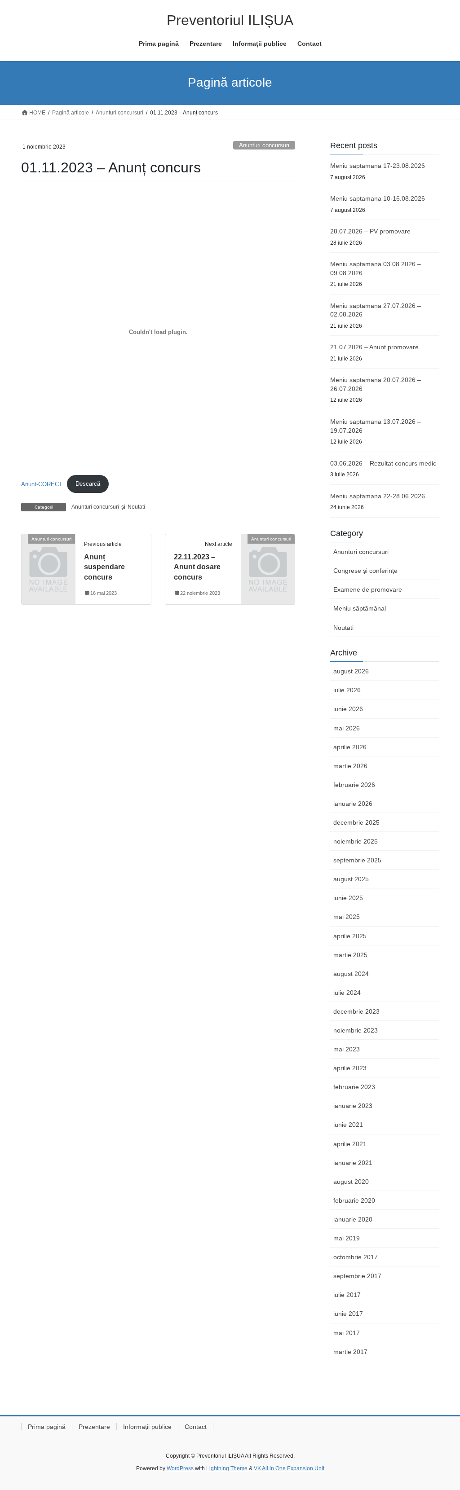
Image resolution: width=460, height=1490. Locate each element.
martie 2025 (350, 954)
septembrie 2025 (357, 860)
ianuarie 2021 (352, 1162)
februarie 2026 (354, 784)
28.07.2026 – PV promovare (370, 231)
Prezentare (94, 1426)
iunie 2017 (348, 1313)
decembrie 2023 (356, 1011)
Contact (196, 1426)
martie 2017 (350, 1351)
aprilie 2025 (350, 936)
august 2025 (351, 879)
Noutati (136, 507)
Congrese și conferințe (365, 570)
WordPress (180, 1468)
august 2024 (351, 973)
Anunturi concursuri (264, 145)
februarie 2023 (354, 1086)
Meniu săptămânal (359, 608)
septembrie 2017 (357, 1275)
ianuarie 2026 (352, 803)
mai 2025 (346, 916)
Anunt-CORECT (41, 483)
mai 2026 (346, 728)
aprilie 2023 (350, 1068)
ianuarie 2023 (352, 1105)
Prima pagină (47, 1426)
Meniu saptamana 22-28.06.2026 (377, 496)
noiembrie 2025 (355, 841)
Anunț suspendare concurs (104, 567)
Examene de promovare (367, 589)
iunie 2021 (348, 1124)
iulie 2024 (347, 992)
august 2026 (351, 671)
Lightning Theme (227, 1468)
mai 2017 (346, 1332)
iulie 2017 (347, 1294)
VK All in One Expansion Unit (289, 1468)
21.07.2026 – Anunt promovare (374, 347)
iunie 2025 (348, 897)
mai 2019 (346, 1238)
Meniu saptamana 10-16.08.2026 (377, 198)
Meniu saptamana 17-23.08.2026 (377, 165)
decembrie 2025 (356, 822)
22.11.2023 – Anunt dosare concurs (197, 567)
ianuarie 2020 (352, 1219)
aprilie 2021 (350, 1143)
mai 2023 (346, 1049)
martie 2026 (350, 765)
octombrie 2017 (355, 1257)
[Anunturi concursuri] (48, 550)
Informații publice (147, 1426)
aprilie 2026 (350, 747)
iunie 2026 (348, 708)
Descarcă (87, 483)
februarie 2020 (354, 1200)
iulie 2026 (347, 690)
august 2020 (351, 1181)
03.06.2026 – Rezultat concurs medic (383, 463)
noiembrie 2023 (355, 1030)
